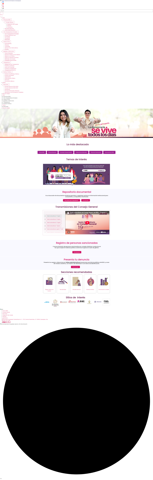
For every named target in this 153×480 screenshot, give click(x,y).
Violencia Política (90, 289)
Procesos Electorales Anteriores (12, 90)
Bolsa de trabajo (6, 93)
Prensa (3, 82)
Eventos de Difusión (9, 75)
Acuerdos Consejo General (66, 152)
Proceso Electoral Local (10, 35)
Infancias (7, 45)
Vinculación (7, 38)
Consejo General (6, 312)
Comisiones (9, 27)
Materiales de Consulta (10, 59)
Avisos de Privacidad (9, 67)
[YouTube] (3, 4)
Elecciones (5, 84)
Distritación (7, 89)
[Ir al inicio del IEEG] (10, 0)
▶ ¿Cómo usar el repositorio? (71, 200)
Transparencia (6, 62)
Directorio (7, 79)
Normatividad (63, 289)
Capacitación (8, 76)
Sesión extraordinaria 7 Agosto (53, 225)
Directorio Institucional (96, 152)
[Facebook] (3, 2)
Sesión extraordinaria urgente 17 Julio (55, 229)
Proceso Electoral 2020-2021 (11, 87)
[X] (2, 5)
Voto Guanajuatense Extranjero (10, 31)
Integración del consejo (7, 315)
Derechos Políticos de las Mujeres (12, 54)
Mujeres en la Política (9, 56)
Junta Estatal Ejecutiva (10, 30)
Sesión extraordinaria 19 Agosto (54, 216)
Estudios (7, 49)
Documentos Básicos (9, 81)
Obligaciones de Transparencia (12, 64)
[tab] (54, 216)
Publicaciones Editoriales (81, 152)
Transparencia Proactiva (10, 70)
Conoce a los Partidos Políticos (12, 74)
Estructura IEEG (7, 19)
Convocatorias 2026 (109, 152)
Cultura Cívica (6, 41)
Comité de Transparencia (10, 68)
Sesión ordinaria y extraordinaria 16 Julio (55, 232)
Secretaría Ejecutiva (9, 28)
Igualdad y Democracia (8, 51)
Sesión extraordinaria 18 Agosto (54, 219)
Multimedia (7, 39)
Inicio (3, 17)
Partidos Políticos (7, 72)
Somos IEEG (41, 152)
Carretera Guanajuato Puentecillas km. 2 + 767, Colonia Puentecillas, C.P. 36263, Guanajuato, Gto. (26, 319)
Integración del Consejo (12, 24)
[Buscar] (1, 13)
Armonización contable (104, 289)
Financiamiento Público (10, 78)
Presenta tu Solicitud (9, 65)
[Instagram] (3, 7)
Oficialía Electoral (77, 289)
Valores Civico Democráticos (11, 47)
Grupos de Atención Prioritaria (11, 57)
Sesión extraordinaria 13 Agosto (54, 222)
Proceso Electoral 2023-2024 (11, 86)
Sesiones (9, 25)
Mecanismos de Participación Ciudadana (14, 92)
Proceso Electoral (52, 152)
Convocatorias (8, 43)
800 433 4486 (7, 320)
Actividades (7, 36)
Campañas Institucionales (10, 60)
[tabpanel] (87, 222)
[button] (45, 174)
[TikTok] (3, 8)
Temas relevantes (9, 53)
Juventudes (7, 46)
